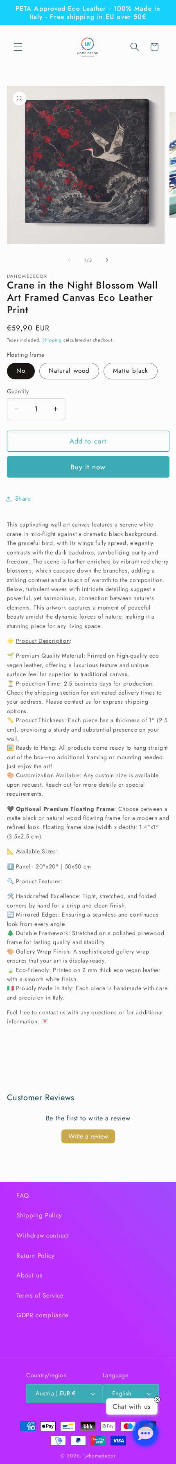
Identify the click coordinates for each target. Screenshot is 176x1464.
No (20, 370)
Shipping (52, 340)
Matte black (130, 370)
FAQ (22, 1195)
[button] (18, 47)
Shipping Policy (39, 1215)
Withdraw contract (42, 1235)
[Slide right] (107, 260)
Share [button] (23, 498)
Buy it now (88, 467)
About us (29, 1275)
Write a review (88, 1136)
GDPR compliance (42, 1315)
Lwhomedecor (99, 1455)
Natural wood (69, 370)
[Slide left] (69, 260)
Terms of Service (40, 1295)
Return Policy (35, 1255)
